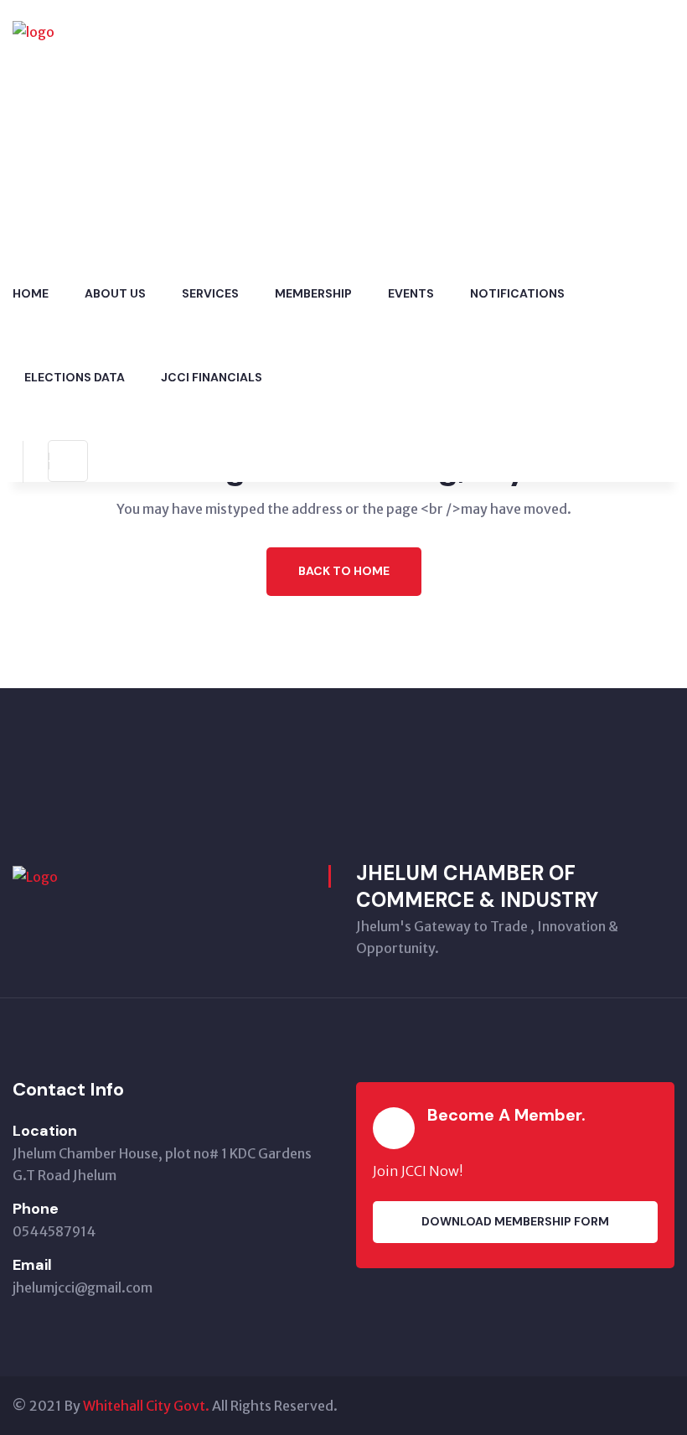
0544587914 (54, 1231)
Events (411, 293)
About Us (115, 293)
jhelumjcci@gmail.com (82, 1287)
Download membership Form (515, 1221)
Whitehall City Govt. (146, 1405)
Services (210, 293)
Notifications (517, 293)
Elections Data (74, 377)
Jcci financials (211, 377)
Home (31, 293)
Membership (313, 293)
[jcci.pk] (117, 124)
